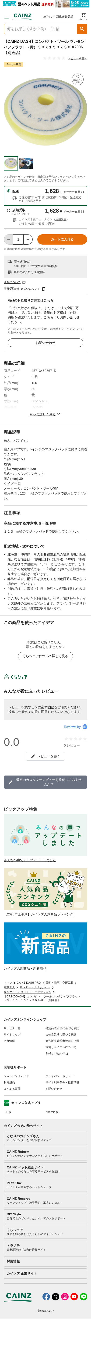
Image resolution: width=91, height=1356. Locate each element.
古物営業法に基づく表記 (61, 1034)
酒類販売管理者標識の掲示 (62, 1041)
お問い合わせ (45, 343)
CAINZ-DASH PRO (29, 982)
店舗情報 (9, 1041)
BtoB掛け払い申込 (57, 1053)
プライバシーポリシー (60, 1076)
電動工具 (9, 987)
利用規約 (9, 1082)
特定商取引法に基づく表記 (62, 1028)
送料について (12, 282)
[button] (82, 29)
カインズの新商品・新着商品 (25, 968)
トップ (8, 982)
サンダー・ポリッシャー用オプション (27, 992)
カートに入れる (62, 239)
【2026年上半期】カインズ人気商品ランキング (38, 914)
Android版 (52, 1112)
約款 (51, 707)
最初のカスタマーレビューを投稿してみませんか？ (48, 782)
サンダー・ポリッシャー (35, 987)
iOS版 (7, 1112)
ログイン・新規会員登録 (57, 16)
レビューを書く (77, 58)
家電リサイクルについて (61, 1047)
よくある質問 (12, 1088)
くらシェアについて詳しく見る (45, 656)
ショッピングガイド (16, 1076)
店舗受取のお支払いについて (22, 288)
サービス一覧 (12, 1028)
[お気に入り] (78, 79)
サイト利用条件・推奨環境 (62, 1082)
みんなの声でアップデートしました (30, 860)
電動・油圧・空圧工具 (60, 982)
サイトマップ (12, 1034)
